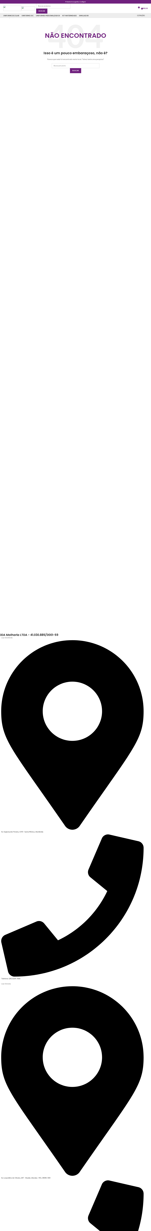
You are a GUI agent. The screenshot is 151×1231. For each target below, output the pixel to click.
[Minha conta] (133, 8)
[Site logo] (12, 8)
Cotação (141, 15)
